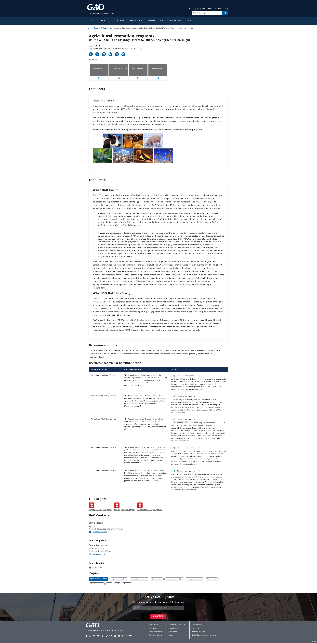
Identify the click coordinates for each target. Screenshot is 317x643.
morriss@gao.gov (100, 532)
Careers (218, 9)
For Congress (193, 9)
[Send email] (124, 54)
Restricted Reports (155, 635)
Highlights (99, 68)
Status (175, 369)
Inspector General (155, 631)
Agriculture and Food (98, 579)
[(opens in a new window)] (86, 635)
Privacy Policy (173, 628)
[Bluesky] (111, 54)
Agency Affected (99, 369)
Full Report (138, 68)
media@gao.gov (99, 554)
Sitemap (170, 635)
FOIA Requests (197, 624)
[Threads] (118, 54)
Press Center (207, 9)
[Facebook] (92, 54)
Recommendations (118, 68)
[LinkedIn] (105, 54)
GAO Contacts (158, 68)
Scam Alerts (196, 628)
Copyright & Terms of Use (177, 624)
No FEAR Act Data (198, 631)
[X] (98, 54)
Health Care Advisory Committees (204, 635)
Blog (226, 9)
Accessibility (172, 631)
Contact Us (97, 568)
